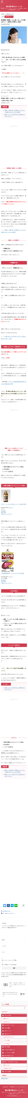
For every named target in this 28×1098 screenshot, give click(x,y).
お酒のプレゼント (7, 1058)
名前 (3, 939)
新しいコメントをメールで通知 (9, 960)
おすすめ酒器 (7, 1071)
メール (4, 946)
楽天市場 (3, 512)
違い (4, 913)
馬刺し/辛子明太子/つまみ (11, 1062)
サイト (3, 952)
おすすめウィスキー (9, 1025)
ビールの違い (6, 1043)
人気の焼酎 (7, 1028)
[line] (15, 905)
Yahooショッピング (6, 514)
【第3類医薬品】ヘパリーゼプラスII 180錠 (12, 573)
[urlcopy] (23, 905)
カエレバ (10, 507)
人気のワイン (7, 1031)
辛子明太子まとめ (7, 1068)
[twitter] (4, 905)
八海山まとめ (6, 1022)
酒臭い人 (7, 913)
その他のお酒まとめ (9, 1049)
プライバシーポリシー (20, 1086)
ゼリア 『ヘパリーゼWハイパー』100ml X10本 (13, 504)
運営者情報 (12, 1086)
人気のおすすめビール (8, 1037)
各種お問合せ (4, 1078)
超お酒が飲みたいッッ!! (14, 6)
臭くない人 (12, 913)
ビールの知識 (6, 1040)
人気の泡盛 (7, 1047)
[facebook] (8, 905)
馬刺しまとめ (6, 1065)
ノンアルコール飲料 (9, 1052)
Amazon (3, 511)
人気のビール (7, 1034)
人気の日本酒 (7, 1015)
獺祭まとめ (6, 1018)
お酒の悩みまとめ (6, 911)
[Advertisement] (14, 143)
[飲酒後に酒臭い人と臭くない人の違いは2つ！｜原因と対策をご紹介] (12, 905)
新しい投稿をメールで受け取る (9, 964)
